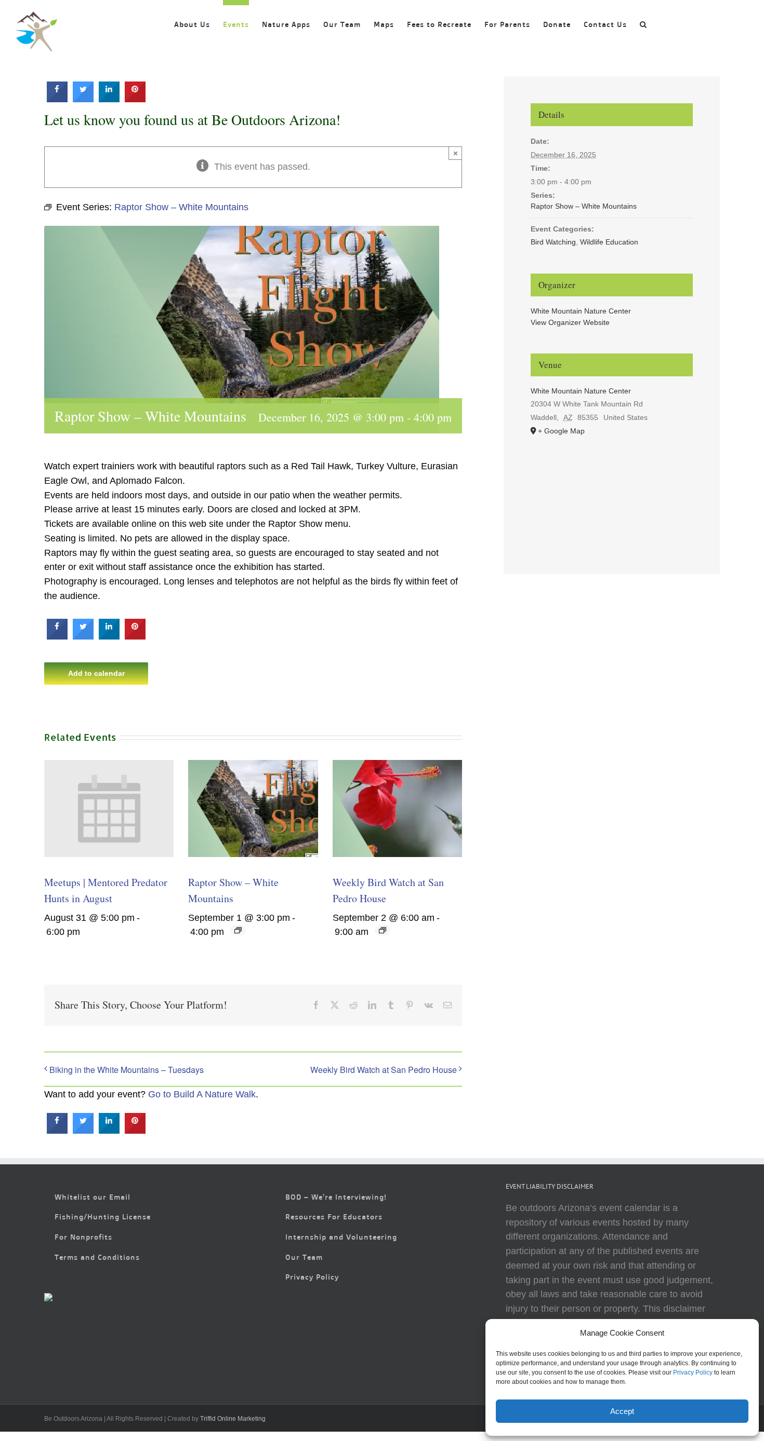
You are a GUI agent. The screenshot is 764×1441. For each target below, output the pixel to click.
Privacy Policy (693, 1372)
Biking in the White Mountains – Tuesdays (126, 1070)
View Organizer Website (570, 322)
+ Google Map (561, 431)
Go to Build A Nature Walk (202, 1094)
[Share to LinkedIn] (109, 99)
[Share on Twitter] (83, 99)
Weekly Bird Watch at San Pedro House (383, 1070)
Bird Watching (553, 242)
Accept (622, 1411)
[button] (643, 22)
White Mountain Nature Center (581, 311)
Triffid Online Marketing (233, 1418)
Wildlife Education (609, 242)
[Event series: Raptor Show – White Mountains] (238, 930)
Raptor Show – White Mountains (584, 206)
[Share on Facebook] (57, 99)
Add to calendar (96, 673)
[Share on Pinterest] (135, 99)
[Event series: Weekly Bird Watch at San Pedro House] (382, 930)
